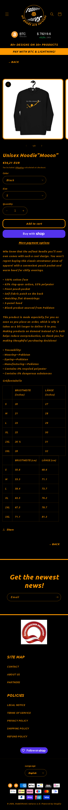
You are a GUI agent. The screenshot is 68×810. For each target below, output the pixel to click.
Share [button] (10, 529)
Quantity (8, 203)
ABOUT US (13, 674)
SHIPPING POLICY (18, 728)
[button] (7, 14)
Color (6, 173)
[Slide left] (26, 146)
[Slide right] (42, 146)
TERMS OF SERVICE (19, 712)
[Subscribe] (57, 597)
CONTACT (13, 666)
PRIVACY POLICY (17, 720)
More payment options (34, 242)
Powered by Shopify (51, 803)
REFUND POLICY (17, 736)
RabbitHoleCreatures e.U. (28, 803)
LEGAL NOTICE (16, 705)
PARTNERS (13, 682)
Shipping (19, 167)
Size (5, 188)
